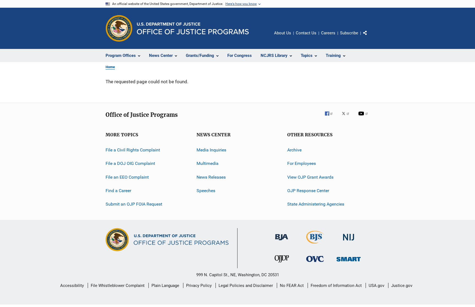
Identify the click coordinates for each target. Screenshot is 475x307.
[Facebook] (331, 117)
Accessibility (72, 285)
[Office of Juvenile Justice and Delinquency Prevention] (282, 263)
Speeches (206, 190)
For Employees (301, 163)
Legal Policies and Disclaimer (246, 285)
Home (110, 67)
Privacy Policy (199, 285)
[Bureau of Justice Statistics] (315, 244)
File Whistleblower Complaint (118, 285)
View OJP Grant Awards (310, 177)
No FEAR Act (292, 285)
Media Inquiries (211, 150)
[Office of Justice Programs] (119, 28)
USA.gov (376, 285)
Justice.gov (401, 285)
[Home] (193, 28)
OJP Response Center (308, 190)
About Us (282, 33)
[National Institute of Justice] (348, 241)
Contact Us (306, 33)
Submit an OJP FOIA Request (134, 204)
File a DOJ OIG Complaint (130, 163)
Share (369, 37)
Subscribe (349, 33)
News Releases (211, 177)
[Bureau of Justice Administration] (281, 241)
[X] (347, 117)
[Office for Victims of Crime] (315, 263)
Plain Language (165, 285)
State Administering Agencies (315, 204)
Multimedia (208, 163)
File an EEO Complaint (127, 177)
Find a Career (118, 190)
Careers (328, 33)
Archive (294, 150)
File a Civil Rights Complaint (133, 150)
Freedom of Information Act (336, 285)
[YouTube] (364, 117)
